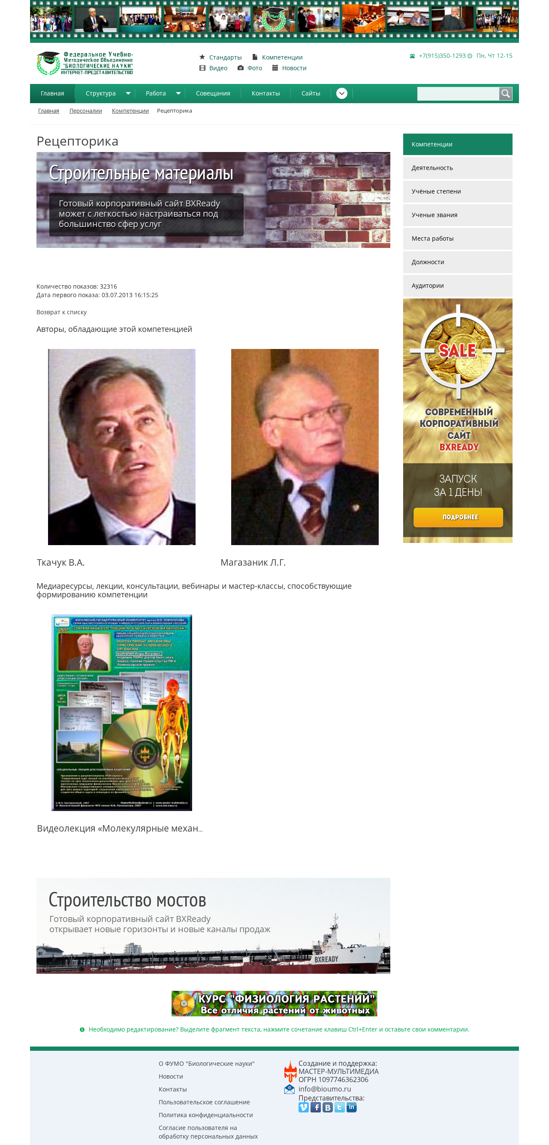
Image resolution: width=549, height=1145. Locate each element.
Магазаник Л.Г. (253, 562)
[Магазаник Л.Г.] (305, 447)
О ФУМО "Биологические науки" (207, 1063)
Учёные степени (436, 191)
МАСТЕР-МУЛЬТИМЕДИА (339, 1071)
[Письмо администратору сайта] (289, 1088)
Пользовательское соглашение (204, 1102)
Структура (101, 93)
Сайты (311, 93)
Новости (171, 1076)
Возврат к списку (61, 312)
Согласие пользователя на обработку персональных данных (208, 1132)
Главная (52, 93)
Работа (156, 93)
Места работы (433, 238)
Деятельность (432, 168)
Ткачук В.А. (61, 562)
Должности (428, 262)
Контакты (266, 93)
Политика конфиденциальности (206, 1115)
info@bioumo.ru (325, 1089)
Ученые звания (435, 215)
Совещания (213, 93)
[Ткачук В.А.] (122, 447)
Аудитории (428, 285)
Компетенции (432, 144)
